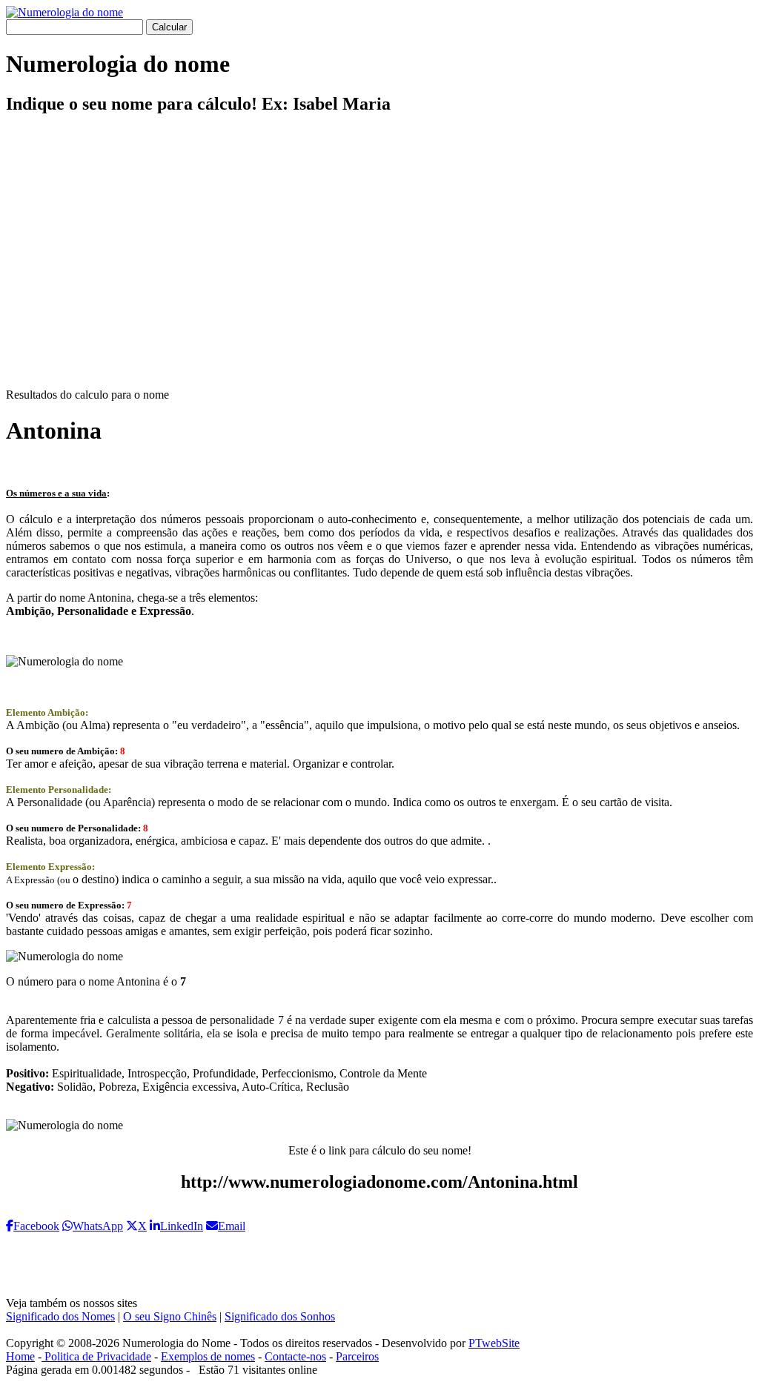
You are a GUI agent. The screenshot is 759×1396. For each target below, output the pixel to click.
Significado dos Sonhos (280, 1316)
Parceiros (357, 1356)
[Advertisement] (379, 264)
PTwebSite (494, 1343)
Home (20, 1356)
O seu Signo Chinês (169, 1316)
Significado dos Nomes (60, 1316)
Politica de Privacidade (96, 1356)
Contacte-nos (295, 1356)
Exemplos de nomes (208, 1356)
